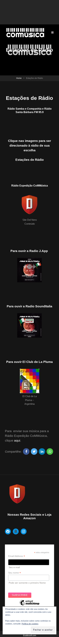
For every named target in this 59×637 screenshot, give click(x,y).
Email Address (16, 556)
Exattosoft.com (29, 635)
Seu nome (14, 572)
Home (19, 78)
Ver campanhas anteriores (22, 587)
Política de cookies (30, 624)
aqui (17, 440)
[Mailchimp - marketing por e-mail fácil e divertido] (29, 605)
